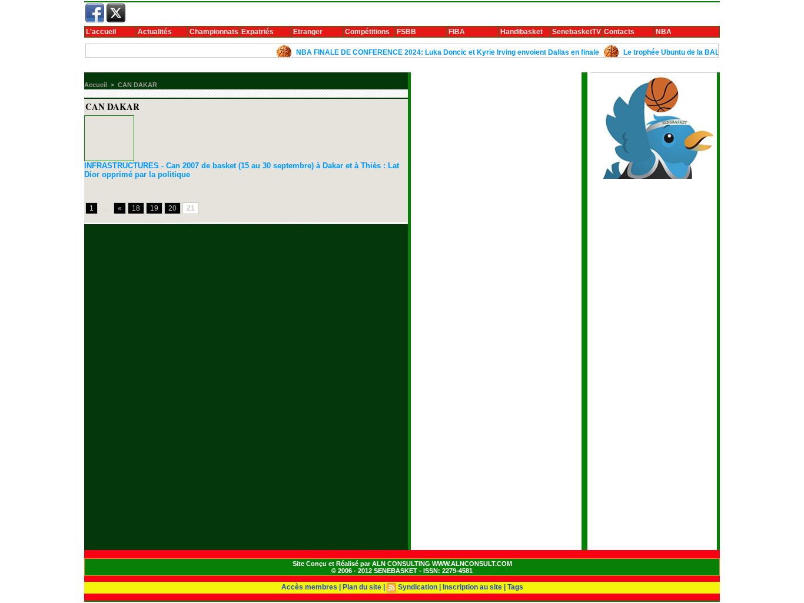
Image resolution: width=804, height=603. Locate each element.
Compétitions (367, 32)
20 (172, 208)
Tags (515, 587)
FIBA (456, 32)
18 (136, 208)
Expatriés (257, 32)
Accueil (95, 84)
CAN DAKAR (137, 84)
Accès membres (309, 587)
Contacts (619, 32)
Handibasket (521, 32)
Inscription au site (472, 587)
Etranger (308, 32)
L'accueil (101, 32)
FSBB (406, 32)
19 (154, 208)
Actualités (155, 32)
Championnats (214, 32)
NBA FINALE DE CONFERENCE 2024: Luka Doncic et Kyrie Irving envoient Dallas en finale (440, 52)
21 (191, 208)
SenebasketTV (576, 32)
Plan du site (362, 587)
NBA (664, 32)
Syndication (417, 587)
